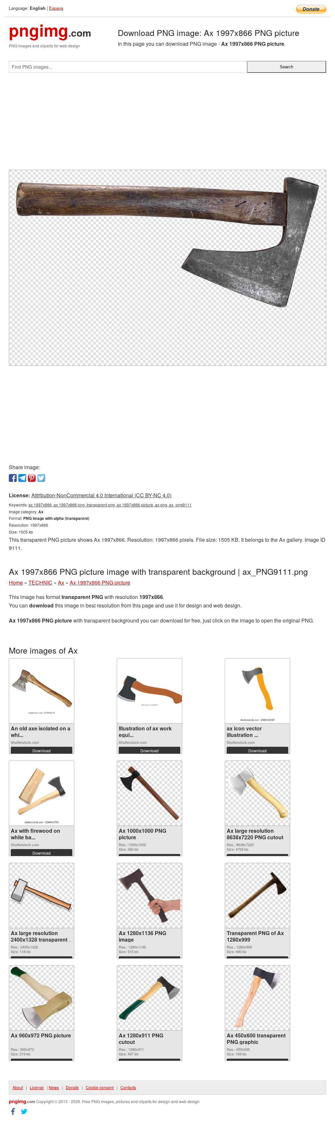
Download (41, 750)
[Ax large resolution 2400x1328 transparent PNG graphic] (41, 895)
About (17, 1087)
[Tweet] (41, 478)
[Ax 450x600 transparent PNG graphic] (257, 998)
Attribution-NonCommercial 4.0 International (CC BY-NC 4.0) (101, 495)
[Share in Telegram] (22, 478)
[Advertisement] (167, 124)
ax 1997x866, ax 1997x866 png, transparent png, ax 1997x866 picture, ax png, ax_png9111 (110, 504)
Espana (56, 8)
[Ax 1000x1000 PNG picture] (149, 793)
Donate (72, 1087)
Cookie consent (100, 1087)
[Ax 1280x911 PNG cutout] (149, 997)
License (37, 1087)
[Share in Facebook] (13, 478)
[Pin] (32, 478)
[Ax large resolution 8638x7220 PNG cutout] (257, 793)
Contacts (128, 1087)
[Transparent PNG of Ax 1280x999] (257, 896)
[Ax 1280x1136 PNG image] (149, 895)
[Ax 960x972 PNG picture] (41, 998)
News (54, 1087)
